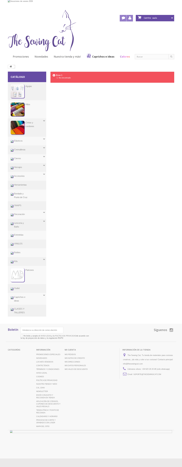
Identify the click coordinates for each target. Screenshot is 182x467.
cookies (40, 377)
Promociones (21, 56)
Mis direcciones (72, 362)
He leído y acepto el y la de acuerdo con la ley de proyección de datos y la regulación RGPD (55, 337)
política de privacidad (65, 336)
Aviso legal (41, 373)
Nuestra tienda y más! (67, 56)
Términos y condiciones (47, 369)
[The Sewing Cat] (42, 30)
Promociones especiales (48, 354)
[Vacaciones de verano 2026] (91, 4)
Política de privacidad (46, 380)
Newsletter (42, 391)
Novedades (41, 56)
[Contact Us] (123, 18)
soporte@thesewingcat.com (147, 374)
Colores (125, 56)
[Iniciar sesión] (129, 18)
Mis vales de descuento (76, 369)
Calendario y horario (46, 416)
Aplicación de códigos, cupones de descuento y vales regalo (48, 403)
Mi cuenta (70, 349)
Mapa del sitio (42, 426)
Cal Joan (40, 388)
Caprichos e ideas (103, 56)
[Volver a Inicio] (11, 66)
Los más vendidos (44, 362)
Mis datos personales (75, 366)
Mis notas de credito (75, 358)
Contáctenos (42, 366)
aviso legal (46, 336)
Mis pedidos (70, 354)
